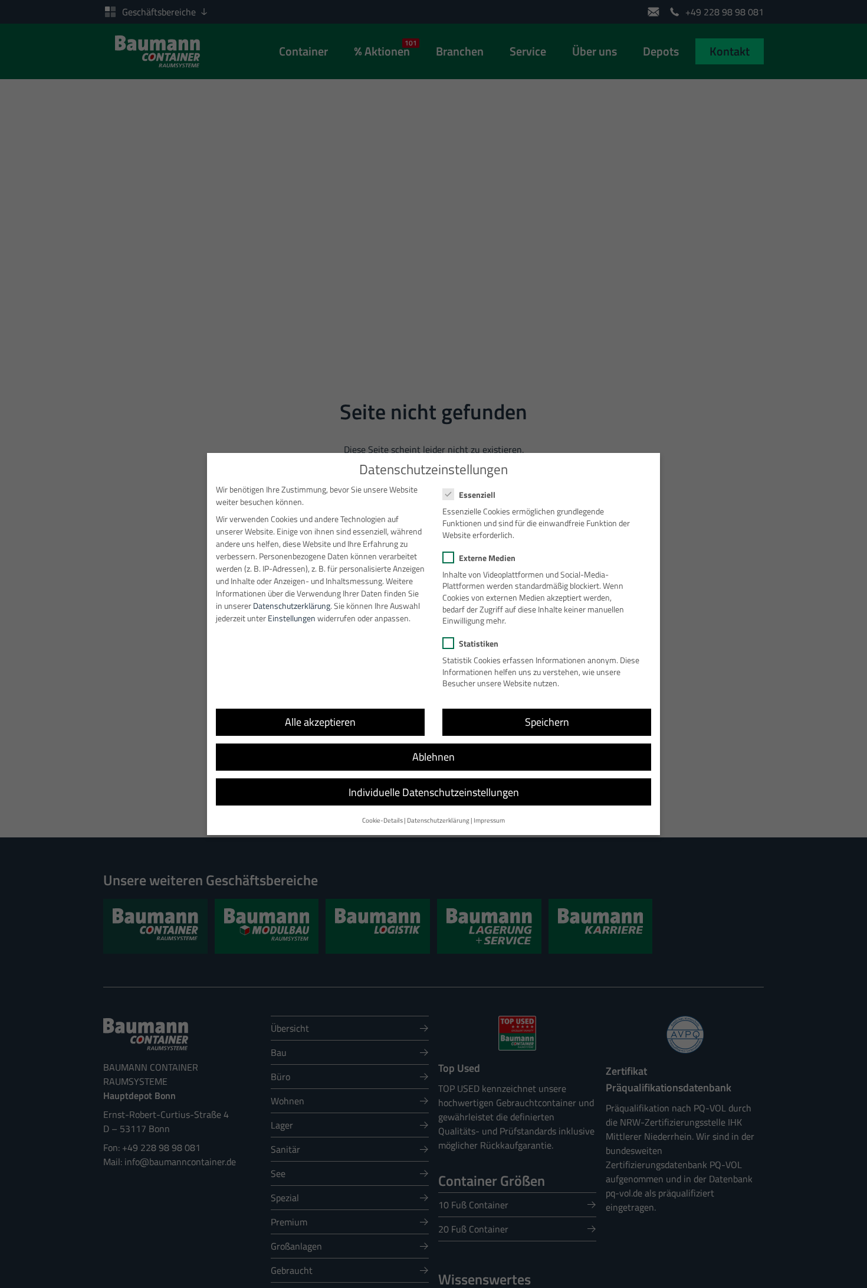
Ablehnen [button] (433, 757)
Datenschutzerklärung (291, 605)
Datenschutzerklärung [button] (438, 820)
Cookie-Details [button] (382, 820)
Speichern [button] (547, 722)
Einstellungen (292, 618)
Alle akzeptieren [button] (320, 722)
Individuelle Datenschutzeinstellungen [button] (434, 792)
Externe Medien (487, 558)
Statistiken (478, 643)
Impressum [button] (489, 820)
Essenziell (477, 494)
